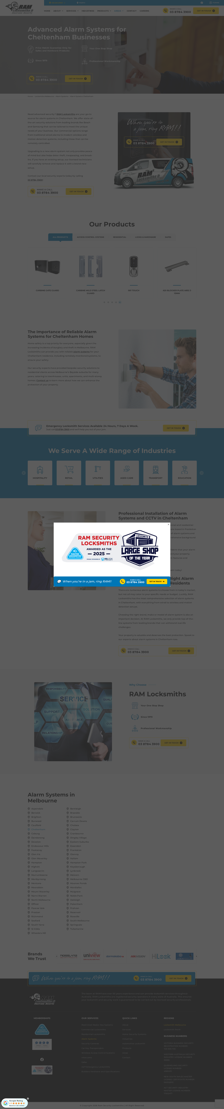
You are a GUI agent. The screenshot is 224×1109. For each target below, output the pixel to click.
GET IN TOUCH (156, 581)
